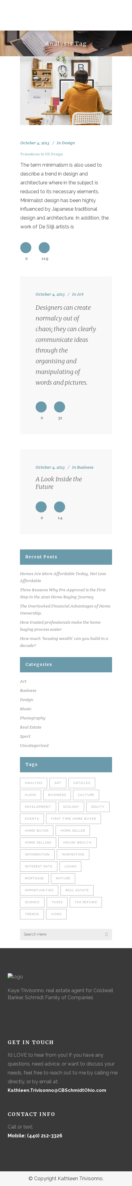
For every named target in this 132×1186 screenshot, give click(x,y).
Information (37, 854)
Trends (32, 914)
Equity (98, 806)
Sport (25, 736)
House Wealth (77, 842)
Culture (86, 794)
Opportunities (39, 890)
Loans (70, 866)
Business (85, 467)
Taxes (57, 902)
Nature (63, 878)
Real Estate (30, 727)
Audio (30, 794)
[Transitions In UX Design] (66, 90)
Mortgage (34, 878)
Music (26, 708)
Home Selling (38, 842)
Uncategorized (34, 745)
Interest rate (38, 866)
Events (32, 818)
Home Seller (72, 830)
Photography (32, 718)
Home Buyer (37, 830)
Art (80, 294)
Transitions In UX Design (41, 154)
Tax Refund (86, 902)
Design (68, 143)
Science (32, 902)
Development (38, 806)
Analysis (33, 783)
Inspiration (73, 854)
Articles (81, 783)
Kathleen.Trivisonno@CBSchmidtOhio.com (57, 1090)
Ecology (71, 806)
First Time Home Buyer (73, 818)
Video (56, 914)
